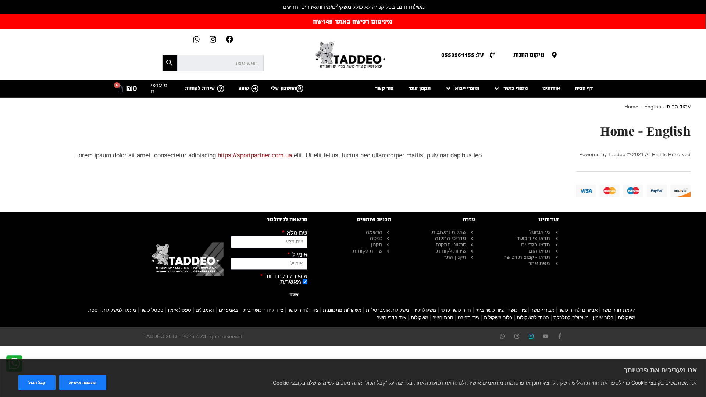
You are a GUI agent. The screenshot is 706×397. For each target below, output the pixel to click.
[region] (353, 378)
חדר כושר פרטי (456, 310)
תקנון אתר (420, 88)
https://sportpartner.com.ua (255, 155)
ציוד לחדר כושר (303, 310)
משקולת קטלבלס (571, 318)
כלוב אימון (603, 318)
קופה (244, 88)
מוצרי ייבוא (467, 88)
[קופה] (254, 88)
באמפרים (228, 310)
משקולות (419, 318)
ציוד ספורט (468, 318)
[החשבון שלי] (299, 88)
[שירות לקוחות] (220, 88)
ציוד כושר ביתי (489, 310)
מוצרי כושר (515, 88)
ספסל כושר (152, 310)
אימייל (299, 255)
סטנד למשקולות (533, 318)
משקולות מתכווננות (342, 310)
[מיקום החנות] (554, 55)
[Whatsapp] (196, 39)
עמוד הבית (679, 107)
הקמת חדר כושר (618, 310)
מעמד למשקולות (119, 310)
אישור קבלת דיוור (285, 276)
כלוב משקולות (498, 318)
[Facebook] (229, 39)
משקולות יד (424, 310)
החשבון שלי (283, 88)
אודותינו (551, 88)
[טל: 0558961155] (492, 55)
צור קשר (384, 88)
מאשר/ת (290, 282)
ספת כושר (443, 318)
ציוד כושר (517, 310)
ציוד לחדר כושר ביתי (262, 310)
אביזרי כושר (542, 310)
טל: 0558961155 (462, 54)
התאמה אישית (82, 382)
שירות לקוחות (200, 88)
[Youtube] (545, 336)
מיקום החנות (529, 54)
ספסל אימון (179, 310)
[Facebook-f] (560, 336)
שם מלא (296, 233)
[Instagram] (213, 39)
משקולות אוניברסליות (387, 310)
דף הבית (584, 88)
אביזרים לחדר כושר (578, 310)
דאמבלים (205, 310)
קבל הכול (37, 382)
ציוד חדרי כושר (391, 318)
